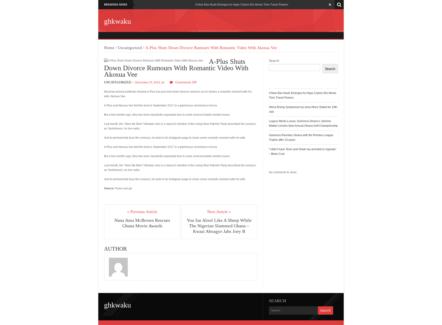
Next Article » (219, 211)
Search (274, 60)
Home (109, 47)
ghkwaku (117, 21)
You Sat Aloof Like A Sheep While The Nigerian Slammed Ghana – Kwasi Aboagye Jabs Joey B (219, 226)
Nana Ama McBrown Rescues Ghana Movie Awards (142, 223)
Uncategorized (130, 47)
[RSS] (330, 4)
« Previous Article (142, 211)
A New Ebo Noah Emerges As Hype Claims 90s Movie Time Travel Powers (241, 4)
